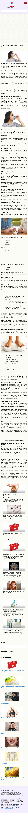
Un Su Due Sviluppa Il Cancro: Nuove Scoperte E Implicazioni (12, 515)
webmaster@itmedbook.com (7, 808)
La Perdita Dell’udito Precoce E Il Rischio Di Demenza (13, 592)
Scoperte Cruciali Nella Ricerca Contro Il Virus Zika (13, 610)
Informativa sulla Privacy (16, 805)
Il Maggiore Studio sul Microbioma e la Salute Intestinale (10, 496)
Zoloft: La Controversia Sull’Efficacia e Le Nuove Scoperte (13, 553)
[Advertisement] (14, 28)
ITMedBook (12, 6)
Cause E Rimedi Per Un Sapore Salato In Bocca (13, 747)
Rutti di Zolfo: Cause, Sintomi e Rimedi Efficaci (13, 717)
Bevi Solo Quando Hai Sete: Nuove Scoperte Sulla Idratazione (13, 629)
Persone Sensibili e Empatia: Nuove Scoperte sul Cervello (12, 572)
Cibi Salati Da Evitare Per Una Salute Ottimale (12, 534)
